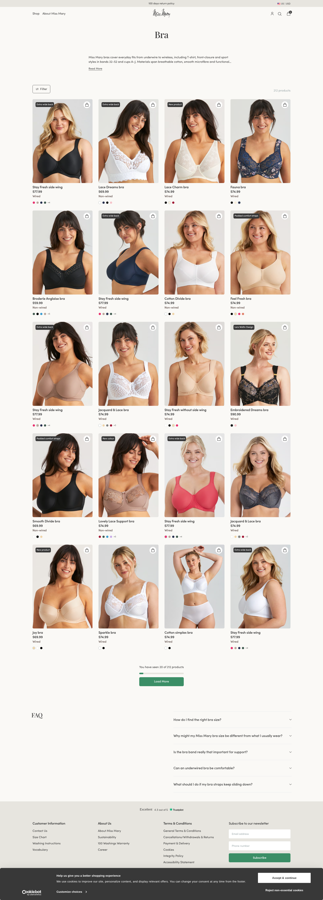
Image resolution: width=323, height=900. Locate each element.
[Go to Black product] (107, 203)
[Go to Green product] (45, 203)
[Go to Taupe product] (37, 203)
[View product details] (63, 194)
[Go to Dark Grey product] (107, 425)
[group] (63, 141)
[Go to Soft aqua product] (41, 314)
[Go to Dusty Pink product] (111, 203)
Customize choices (69, 891)
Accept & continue (284, 877)
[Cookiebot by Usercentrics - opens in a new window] (31, 893)
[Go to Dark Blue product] (41, 203)
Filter (43, 89)
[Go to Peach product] (243, 314)
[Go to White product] (100, 203)
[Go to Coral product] (34, 203)
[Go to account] (272, 13)
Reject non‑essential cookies (284, 890)
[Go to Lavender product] (111, 537)
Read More (95, 68)
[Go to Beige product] (173, 314)
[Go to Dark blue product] (239, 203)
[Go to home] (161, 13)
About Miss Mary (53, 14)
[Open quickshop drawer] (87, 104)
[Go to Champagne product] (169, 203)
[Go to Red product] (173, 203)
